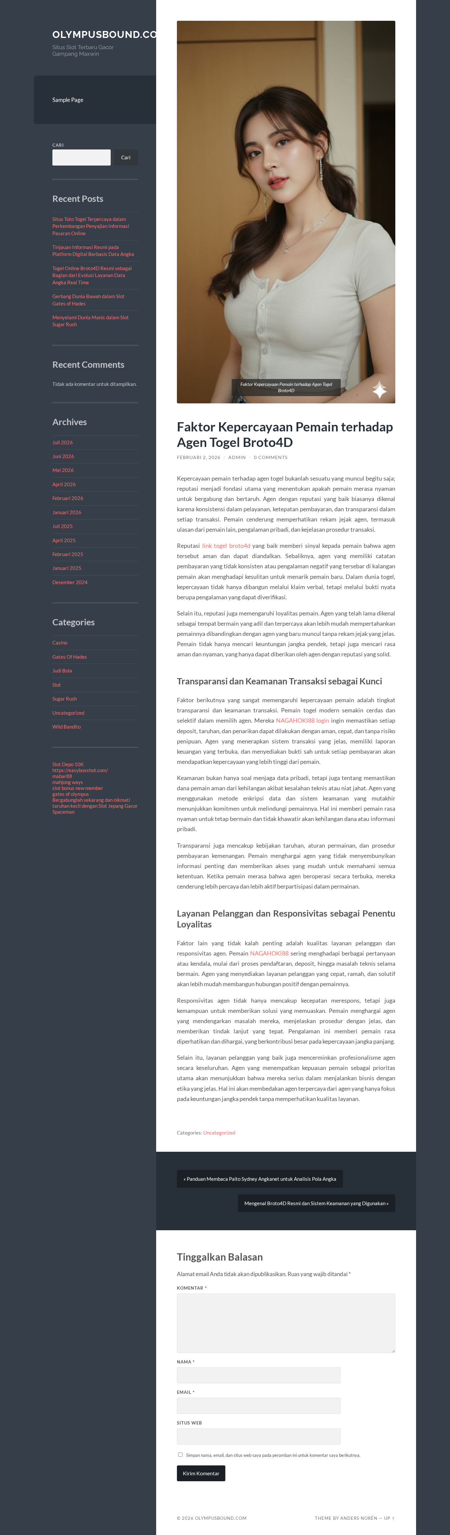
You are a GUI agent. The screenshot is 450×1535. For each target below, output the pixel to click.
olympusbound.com (109, 34)
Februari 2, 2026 (198, 457)
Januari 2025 (66, 568)
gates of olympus (70, 794)
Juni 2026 (63, 456)
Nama (186, 1361)
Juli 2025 (62, 526)
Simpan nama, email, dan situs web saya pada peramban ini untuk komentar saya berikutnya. (273, 1455)
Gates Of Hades (69, 657)
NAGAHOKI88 (269, 953)
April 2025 (64, 540)
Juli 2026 (62, 442)
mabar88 (62, 776)
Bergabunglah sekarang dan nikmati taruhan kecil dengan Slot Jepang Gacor (95, 803)
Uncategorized (68, 713)
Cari (58, 145)
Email (186, 1392)
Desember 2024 (70, 582)
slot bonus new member (77, 788)
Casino (59, 642)
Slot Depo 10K (68, 764)
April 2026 (64, 484)
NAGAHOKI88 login (302, 720)
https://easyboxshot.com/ (80, 770)
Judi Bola (62, 671)
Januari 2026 (66, 512)
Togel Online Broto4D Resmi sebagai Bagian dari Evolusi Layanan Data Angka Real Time (92, 275)
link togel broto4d (226, 545)
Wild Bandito (66, 727)
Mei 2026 (63, 470)
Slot (56, 685)
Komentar (192, 1288)
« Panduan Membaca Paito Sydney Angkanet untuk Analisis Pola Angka (259, 1179)
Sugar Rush (64, 699)
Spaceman (63, 812)
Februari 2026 (67, 498)
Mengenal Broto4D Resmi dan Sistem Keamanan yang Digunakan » (316, 1203)
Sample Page (67, 99)
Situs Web (189, 1422)
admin (237, 457)
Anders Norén (359, 1518)
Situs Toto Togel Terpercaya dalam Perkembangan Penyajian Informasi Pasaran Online (90, 226)
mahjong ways (67, 782)
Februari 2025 (67, 554)
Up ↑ (389, 1518)
